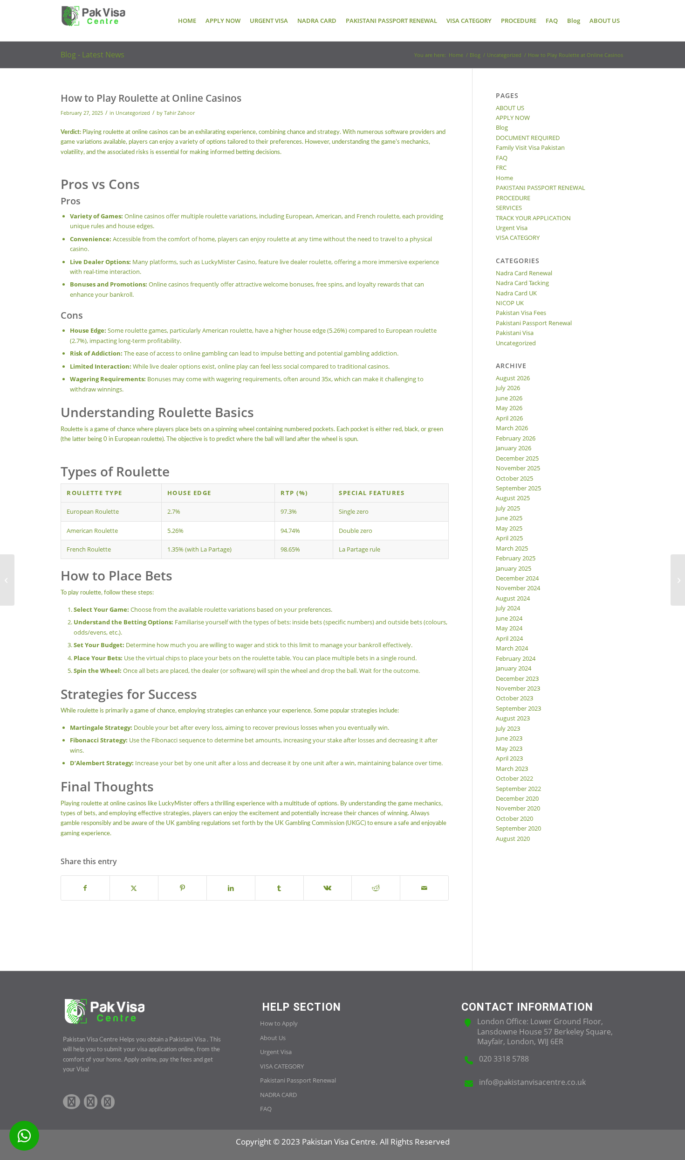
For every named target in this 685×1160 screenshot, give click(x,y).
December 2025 (517, 458)
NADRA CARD (278, 1094)
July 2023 (508, 728)
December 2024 (517, 578)
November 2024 (518, 588)
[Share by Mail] (424, 888)
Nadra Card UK (516, 293)
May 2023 (509, 748)
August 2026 (513, 378)
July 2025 (508, 508)
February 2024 (515, 658)
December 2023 (517, 678)
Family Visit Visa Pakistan (530, 147)
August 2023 (513, 718)
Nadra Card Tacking (522, 283)
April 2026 (509, 418)
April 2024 (509, 638)
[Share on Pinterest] (182, 888)
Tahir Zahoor (179, 113)
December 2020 (517, 798)
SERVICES (509, 207)
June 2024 (509, 618)
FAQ (501, 158)
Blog (502, 127)
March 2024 (512, 648)
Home (504, 178)
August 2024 (513, 598)
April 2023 (509, 758)
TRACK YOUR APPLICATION (533, 218)
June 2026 (509, 398)
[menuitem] (187, 20)
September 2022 (518, 788)
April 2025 (509, 538)
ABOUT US (510, 108)
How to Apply (279, 1023)
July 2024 (508, 608)
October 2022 (514, 778)
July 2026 (508, 388)
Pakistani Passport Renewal (534, 323)
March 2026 (512, 428)
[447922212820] (24, 1136)
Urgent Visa (511, 228)
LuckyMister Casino (228, 262)
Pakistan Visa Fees (521, 312)
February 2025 (515, 558)
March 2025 (512, 548)
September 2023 (518, 708)
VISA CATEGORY (518, 237)
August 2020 (513, 838)
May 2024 (509, 628)
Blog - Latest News (92, 54)
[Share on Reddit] (376, 888)
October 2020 (514, 818)
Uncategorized (133, 113)
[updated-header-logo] (93, 20)
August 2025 (513, 498)
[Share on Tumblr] (279, 888)
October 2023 (514, 698)
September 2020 (518, 828)
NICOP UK (510, 303)
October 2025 (514, 478)
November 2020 (518, 808)
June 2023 (509, 738)
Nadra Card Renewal (524, 273)
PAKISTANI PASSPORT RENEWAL (540, 187)
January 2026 (513, 448)
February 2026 (515, 438)
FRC (501, 167)
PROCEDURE (513, 198)
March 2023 (512, 768)
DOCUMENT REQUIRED (528, 137)
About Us (273, 1038)
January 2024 (513, 668)
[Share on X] (134, 888)
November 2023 (518, 688)
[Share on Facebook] (85, 888)
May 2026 (509, 408)
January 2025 (513, 568)
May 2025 (509, 528)
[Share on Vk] (328, 888)
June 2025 (509, 518)
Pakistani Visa (515, 332)
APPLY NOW (513, 117)
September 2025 (518, 488)
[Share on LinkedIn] (231, 888)
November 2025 (518, 468)
